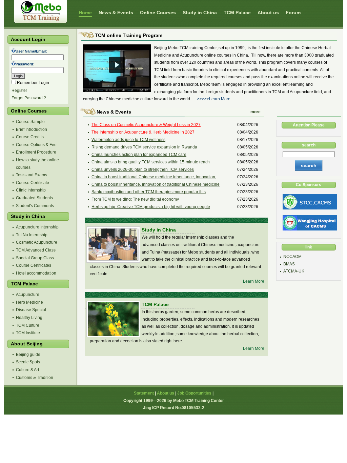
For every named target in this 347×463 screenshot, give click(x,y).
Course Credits (30, 137)
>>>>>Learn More (213, 99)
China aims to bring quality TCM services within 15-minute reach (150, 162)
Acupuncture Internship (37, 227)
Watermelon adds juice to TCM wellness (128, 139)
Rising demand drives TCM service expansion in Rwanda (144, 147)
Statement (144, 393)
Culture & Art (27, 369)
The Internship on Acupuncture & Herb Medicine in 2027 (143, 132)
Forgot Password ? (29, 98)
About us (165, 393)
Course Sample (30, 121)
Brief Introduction (31, 129)
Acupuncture (27, 294)
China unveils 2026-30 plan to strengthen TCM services (142, 169)
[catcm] (309, 208)
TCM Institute (28, 332)
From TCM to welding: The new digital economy (135, 199)
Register (19, 90)
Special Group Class (35, 258)
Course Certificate (32, 182)
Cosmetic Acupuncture (36, 242)
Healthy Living (29, 317)
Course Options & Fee (36, 144)
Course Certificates (33, 265)
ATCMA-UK (293, 271)
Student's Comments (35, 205)
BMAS (289, 264)
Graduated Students (34, 198)
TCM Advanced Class (36, 250)
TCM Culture (27, 325)
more (255, 111)
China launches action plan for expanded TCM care (138, 154)
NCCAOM (292, 256)
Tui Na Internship (31, 235)
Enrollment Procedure (36, 152)
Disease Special (31, 309)
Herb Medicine (29, 302)
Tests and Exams (31, 175)
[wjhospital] (309, 229)
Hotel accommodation (36, 273)
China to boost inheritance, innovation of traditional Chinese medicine (155, 184)
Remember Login (33, 82)
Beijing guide (28, 354)
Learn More (253, 281)
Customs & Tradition (34, 377)
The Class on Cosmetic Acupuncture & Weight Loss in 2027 (146, 124)
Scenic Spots (28, 362)
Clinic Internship (31, 190)
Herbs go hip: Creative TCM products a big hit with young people (150, 206)
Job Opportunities (194, 393)
